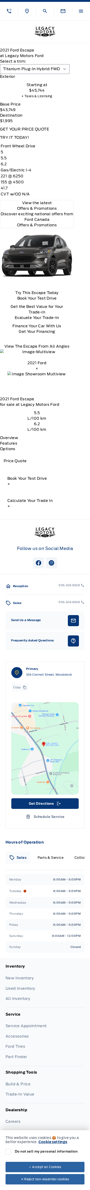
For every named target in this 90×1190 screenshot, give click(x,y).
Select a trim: (13, 61)
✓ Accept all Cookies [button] (45, 1167)
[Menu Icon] (81, 11)
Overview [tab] (9, 438)
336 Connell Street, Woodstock (49, 674)
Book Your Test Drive (37, 298)
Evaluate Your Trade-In (37, 318)
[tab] (37, 76)
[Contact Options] (63, 11)
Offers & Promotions (37, 225)
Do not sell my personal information (46, 1151)
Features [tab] (8, 443)
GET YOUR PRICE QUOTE (24, 129)
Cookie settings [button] (53, 1142)
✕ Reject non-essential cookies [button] (45, 1179)
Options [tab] (7, 449)
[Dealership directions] (45, 748)
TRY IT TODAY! (14, 137)
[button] (9, 11)
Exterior (7, 76)
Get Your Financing (37, 331)
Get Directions (44, 805)
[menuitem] (45, 986)
